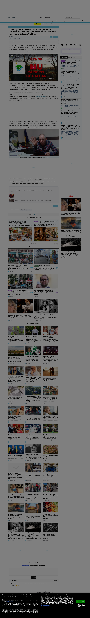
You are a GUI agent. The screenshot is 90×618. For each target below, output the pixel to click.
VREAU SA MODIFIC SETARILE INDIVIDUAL (80, 605)
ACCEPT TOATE (80, 601)
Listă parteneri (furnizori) (45, 605)
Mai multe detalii (9, 601)
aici (11, 610)
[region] (45, 605)
